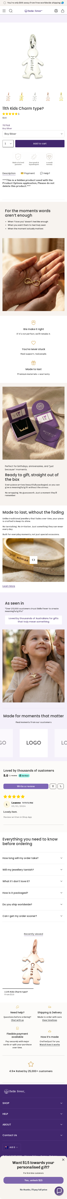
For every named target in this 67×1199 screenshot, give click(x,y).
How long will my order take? (20, 858)
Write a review (26, 786)
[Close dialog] (63, 1159)
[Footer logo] (14, 1091)
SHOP (5, 1103)
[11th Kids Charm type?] (33, 964)
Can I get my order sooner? (19, 916)
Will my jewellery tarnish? (18, 870)
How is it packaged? (15, 893)
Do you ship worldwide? (17, 904)
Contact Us (9, 1135)
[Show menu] (4, 10)
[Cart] (62, 10)
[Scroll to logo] (33, 743)
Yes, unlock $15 (33, 1180)
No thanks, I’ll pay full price (33, 1190)
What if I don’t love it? (16, 881)
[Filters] (53, 786)
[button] (10, 113)
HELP (5, 1114)
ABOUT (6, 1124)
